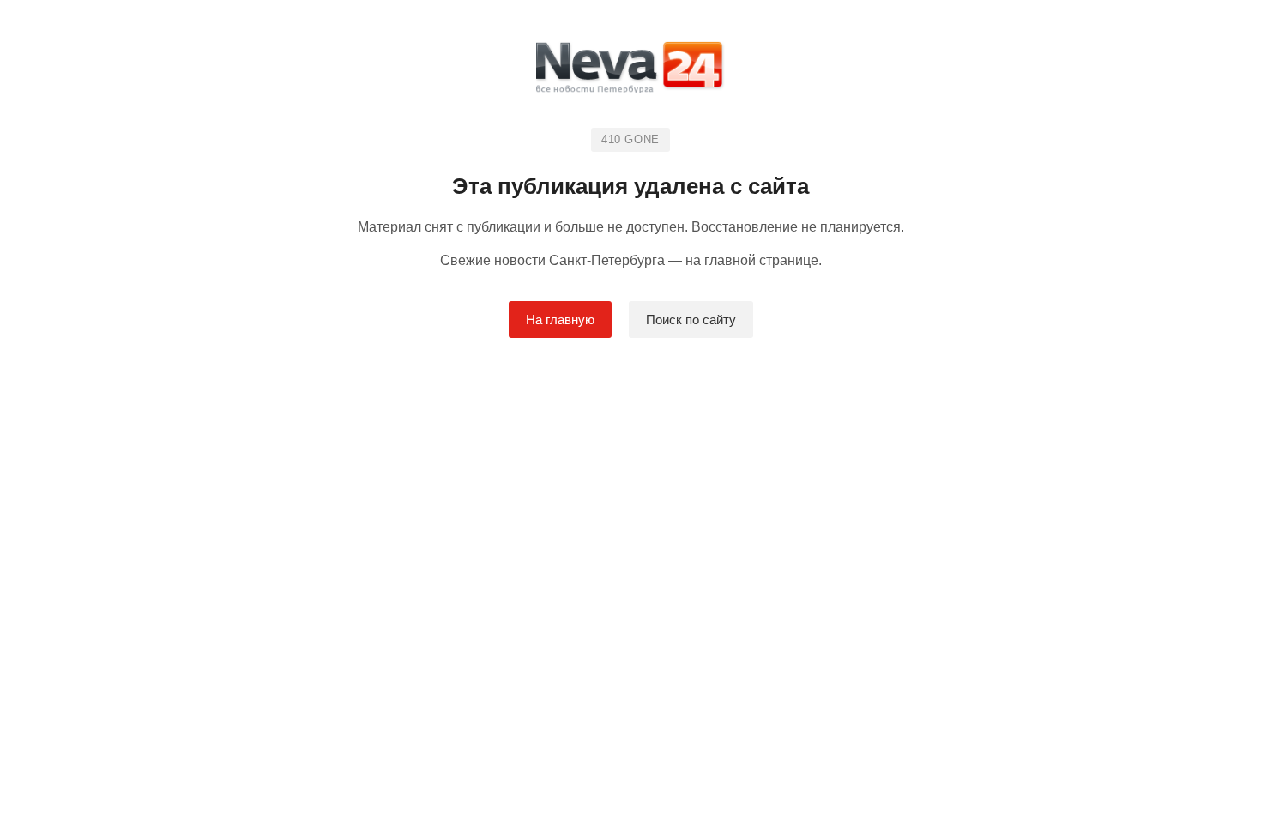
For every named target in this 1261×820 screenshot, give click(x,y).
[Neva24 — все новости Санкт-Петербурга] (630, 70)
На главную (560, 319)
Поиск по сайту (691, 319)
